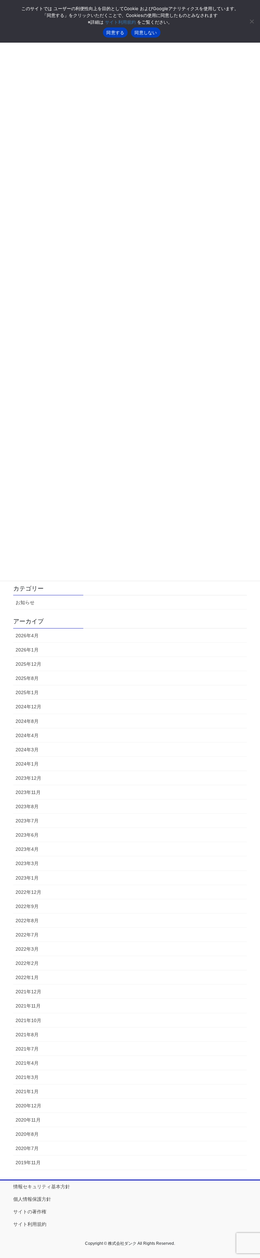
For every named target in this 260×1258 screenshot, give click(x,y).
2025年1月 (27, 692)
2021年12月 (28, 991)
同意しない (145, 32)
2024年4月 (27, 735)
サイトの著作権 (29, 1211)
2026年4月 (27, 635)
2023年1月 (27, 878)
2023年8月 (27, 806)
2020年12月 (28, 1105)
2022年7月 (27, 934)
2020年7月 (27, 1148)
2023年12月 (28, 778)
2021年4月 (27, 1063)
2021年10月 (28, 1020)
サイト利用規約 (29, 1224)
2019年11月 (28, 1162)
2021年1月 (27, 1091)
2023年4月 (27, 849)
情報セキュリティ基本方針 (41, 1186)
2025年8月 (27, 678)
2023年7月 (27, 820)
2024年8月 (27, 721)
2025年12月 (28, 664)
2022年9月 (27, 906)
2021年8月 (27, 1034)
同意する (115, 32)
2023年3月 (27, 863)
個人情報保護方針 (32, 1199)
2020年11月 (28, 1120)
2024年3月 (27, 749)
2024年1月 (27, 764)
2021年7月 (27, 1049)
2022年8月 (27, 920)
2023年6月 (27, 835)
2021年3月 (27, 1077)
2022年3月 (27, 949)
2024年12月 (28, 706)
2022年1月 (27, 977)
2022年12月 (28, 892)
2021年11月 (28, 1006)
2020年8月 (27, 1134)
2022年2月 (27, 963)
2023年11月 (28, 792)
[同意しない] (251, 21)
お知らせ (25, 602)
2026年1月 (27, 650)
